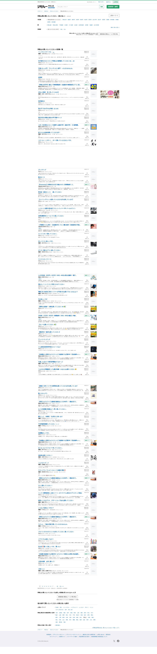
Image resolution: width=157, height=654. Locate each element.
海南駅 (91, 25)
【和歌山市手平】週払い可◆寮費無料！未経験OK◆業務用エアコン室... (59, 84)
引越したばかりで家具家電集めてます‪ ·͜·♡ (50, 361)
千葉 (74, 615)
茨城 (82, 615)
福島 (82, 612)
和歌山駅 (49, 25)
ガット (39, 203)
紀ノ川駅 (52, 425)
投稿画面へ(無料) (113, 6)
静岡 (63, 617)
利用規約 (49, 634)
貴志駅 (53, 449)
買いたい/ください (54, 11)
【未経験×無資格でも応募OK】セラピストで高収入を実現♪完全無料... (58, 554)
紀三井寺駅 (96, 25)
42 (57, 586)
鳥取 (89, 617)
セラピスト (57, 356)
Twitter (57, 607)
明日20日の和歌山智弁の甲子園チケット (50, 117)
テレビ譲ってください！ (45, 485)
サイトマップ (53, 636)
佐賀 (84, 619)
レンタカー (81, 607)
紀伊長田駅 (55, 457)
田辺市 (85, 19)
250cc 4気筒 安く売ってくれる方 (48, 92)
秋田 (75, 612)
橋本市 (73, 19)
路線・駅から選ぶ (115, 27)
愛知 (92, 615)
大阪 (67, 617)
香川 (70, 619)
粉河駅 (86, 25)
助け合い (46, 11)
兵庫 (70, 617)
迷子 (66, 609)
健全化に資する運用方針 (89, 634)
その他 (50, 277)
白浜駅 (66, 25)
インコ (91, 607)
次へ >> (62, 586)
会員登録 (115, 2)
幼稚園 (39, 372)
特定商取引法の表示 (84, 636)
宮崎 (57, 622)
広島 (60, 619)
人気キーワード (114, 15)
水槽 (39, 310)
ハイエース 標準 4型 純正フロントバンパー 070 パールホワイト (57, 208)
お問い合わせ (100, 634)
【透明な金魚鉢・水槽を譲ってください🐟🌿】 (52, 306)
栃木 (85, 615)
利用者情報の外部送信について (99, 636)
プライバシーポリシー (58, 634)
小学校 (39, 427)
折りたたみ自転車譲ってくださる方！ (49, 132)
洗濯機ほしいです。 (44, 433)
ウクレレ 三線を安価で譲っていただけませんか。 (53, 524)
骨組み (39, 219)
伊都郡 (117, 19)
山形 (78, 612)
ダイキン (40, 253)
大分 (91, 619)
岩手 (68, 612)
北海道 (60, 612)
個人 (62, 29)
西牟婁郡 (54, 22)
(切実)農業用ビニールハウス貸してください (51, 216)
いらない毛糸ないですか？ (46, 508)
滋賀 (77, 617)
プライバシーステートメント (73, 634)
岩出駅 (75, 25)
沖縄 (64, 622)
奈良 (81, 617)
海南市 (69, 19)
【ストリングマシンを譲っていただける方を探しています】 (56, 199)
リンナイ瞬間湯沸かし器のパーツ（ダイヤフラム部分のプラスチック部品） (60, 493)
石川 (92, 612)
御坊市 (81, 19)
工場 (54, 86)
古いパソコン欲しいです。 (46, 241)
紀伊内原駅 (47, 217)
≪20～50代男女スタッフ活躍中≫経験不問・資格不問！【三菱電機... (58, 125)
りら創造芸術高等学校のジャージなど (49, 347)
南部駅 (46, 201)
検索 (101, 6)
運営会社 (108, 634)
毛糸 (39, 511)
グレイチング (42, 169)
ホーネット (40, 95)
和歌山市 (64, 19)
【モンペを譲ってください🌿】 (47, 324)
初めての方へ (101, 1)
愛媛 (74, 619)
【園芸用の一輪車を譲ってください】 (49, 332)
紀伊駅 (47, 341)
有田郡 (103, 19)
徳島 (67, 619)
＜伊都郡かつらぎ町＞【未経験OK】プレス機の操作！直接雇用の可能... (59, 225)
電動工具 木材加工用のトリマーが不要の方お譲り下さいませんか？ (58, 291)
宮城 (71, 612)
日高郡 (107, 19)
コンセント (40, 55)
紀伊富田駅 (55, 293)
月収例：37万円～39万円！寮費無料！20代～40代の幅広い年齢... (57, 315)
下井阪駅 (61, 25)
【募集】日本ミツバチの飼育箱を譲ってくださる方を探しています (58, 386)
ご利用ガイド (61, 636)
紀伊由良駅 (47, 494)
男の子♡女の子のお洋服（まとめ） (48, 108)
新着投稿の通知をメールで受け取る (109, 34)
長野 (63, 615)
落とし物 (70, 609)
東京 (67, 615)
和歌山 (46, 53)
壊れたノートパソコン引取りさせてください (51, 284)
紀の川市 (95, 19)
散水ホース (41, 177)
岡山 (57, 619)
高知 (77, 619)
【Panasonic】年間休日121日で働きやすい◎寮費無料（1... (56, 184)
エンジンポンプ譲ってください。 (48, 233)
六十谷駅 (71, 25)
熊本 (87, 619)
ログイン (108, 2)
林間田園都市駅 (53, 509)
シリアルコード (74, 607)
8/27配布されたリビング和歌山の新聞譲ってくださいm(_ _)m (56, 61)
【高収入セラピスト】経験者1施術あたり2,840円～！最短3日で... (57, 401)
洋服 (39, 112)
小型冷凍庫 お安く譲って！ (46, 561)
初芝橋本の (41, 101)
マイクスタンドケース (44, 259)
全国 (57, 612)
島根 (93, 617)
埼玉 (70, 615)
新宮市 (90, 19)
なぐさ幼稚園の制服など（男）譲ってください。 (52, 409)
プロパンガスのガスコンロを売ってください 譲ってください (56, 531)
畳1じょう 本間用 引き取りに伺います (50, 416)
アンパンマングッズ (44, 339)
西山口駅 (47, 395)
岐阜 (57, 617)
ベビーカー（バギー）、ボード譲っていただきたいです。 (55, 140)
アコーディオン (41, 71)
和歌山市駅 (55, 25)
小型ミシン (41, 569)
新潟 (85, 612)
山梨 (60, 615)
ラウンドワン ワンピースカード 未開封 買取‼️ (52, 470)
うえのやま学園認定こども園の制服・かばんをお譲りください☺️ (57, 369)
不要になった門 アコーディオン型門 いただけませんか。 (56, 68)
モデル (39, 244)
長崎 (94, 619)
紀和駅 (47, 286)
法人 (65, 29)
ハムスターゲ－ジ (43, 462)
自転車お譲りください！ (45, 455)
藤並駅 (53, 363)
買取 (39, 473)
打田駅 (52, 243)
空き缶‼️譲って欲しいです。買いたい (49, 546)
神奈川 (77, 615)
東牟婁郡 (112, 19)
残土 (61, 607)
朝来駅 (47, 371)
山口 (63, 619)
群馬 (88, 615)
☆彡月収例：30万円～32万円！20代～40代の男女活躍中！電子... (57, 275)
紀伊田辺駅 (81, 25)
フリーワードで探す (72, 636)
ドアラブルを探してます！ (46, 539)
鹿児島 (60, 622)
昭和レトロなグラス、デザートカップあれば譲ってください (56, 500)
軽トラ (86, 607)
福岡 (81, 619)
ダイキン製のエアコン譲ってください (49, 250)
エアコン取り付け (59, 609)
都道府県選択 (51, 7)
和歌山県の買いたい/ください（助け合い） (52, 16)
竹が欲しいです (42, 299)
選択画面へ (58, 625)
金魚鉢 (40, 77)
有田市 (77, 19)
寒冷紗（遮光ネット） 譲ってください (50, 192)
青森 (64, 612)
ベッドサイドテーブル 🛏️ (46, 52)
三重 (60, 617)
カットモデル (66, 607)
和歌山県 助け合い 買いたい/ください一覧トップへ (106, 627)
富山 (88, 612)
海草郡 (48, 22)
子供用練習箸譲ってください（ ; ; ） (49, 424)
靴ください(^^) (42, 393)
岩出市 (99, 19)
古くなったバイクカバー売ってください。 (50, 448)
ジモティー (40, 11)
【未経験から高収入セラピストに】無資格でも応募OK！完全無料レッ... (59, 354)
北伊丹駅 (52, 301)
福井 (57, 615)
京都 (74, 617)
